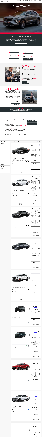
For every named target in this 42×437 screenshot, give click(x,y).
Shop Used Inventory (24, 43)
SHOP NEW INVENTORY (31, 120)
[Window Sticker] (28, 163)
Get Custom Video (35, 200)
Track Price (36, 178)
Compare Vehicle (36, 203)
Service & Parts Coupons (25, 83)
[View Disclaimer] (18, 163)
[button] (29, 150)
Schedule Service (28, 58)
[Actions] (28, 158)
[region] (35, 154)
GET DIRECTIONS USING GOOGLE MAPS (32, 123)
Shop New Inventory (17, 43)
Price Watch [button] (35, 165)
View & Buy (35, 193)
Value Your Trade (35, 230)
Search (39, 139)
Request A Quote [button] (35, 163)
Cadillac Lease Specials (17, 104)
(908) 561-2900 (28, 52)
